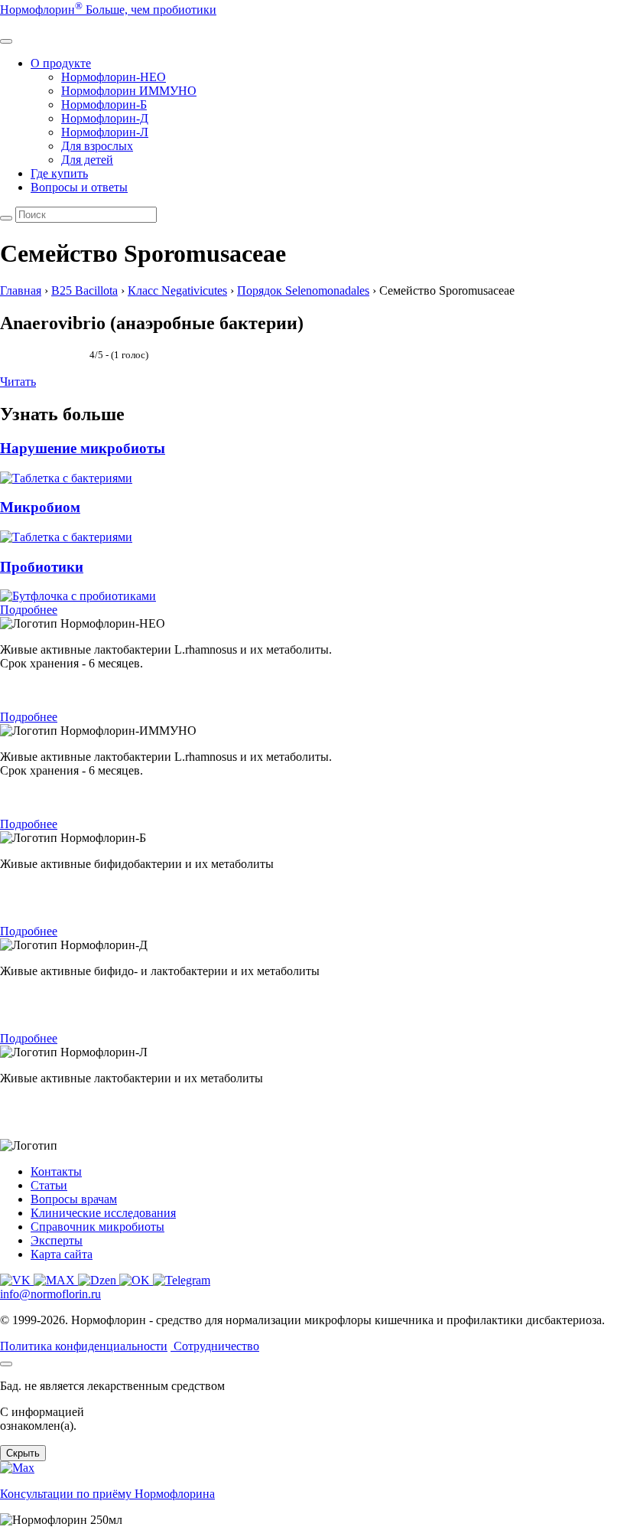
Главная (20, 290)
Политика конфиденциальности (83, 1345)
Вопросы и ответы (79, 187)
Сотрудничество (216, 1345)
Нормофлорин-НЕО (113, 76)
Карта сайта (62, 1254)
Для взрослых (97, 145)
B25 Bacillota (84, 290)
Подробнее (28, 609)
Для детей (87, 159)
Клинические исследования (103, 1212)
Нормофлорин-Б (104, 104)
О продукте (61, 63)
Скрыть (23, 1453)
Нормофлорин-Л (104, 132)
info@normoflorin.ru (50, 1293)
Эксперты (57, 1240)
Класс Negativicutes (177, 290)
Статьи (49, 1185)
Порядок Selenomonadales (303, 290)
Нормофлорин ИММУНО (129, 90)
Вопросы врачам (74, 1199)
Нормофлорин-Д (104, 118)
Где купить (59, 173)
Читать (18, 381)
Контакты (56, 1171)
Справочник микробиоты (97, 1226)
